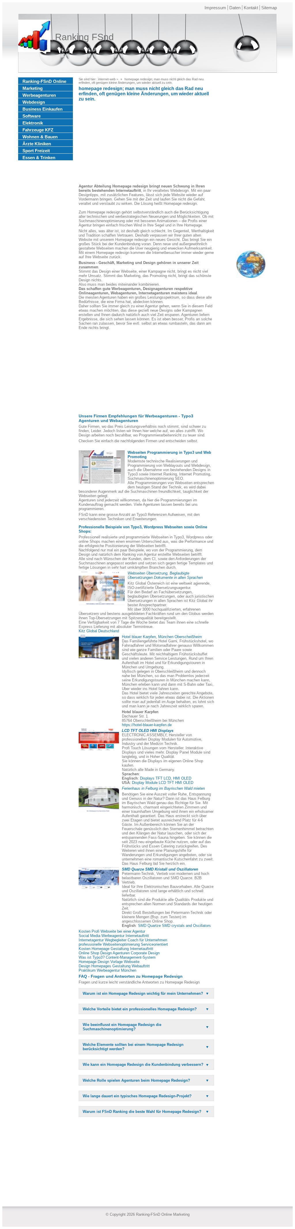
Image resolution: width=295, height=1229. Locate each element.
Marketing (32, 88)
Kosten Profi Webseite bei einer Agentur (112, 931)
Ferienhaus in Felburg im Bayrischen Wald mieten (163, 788)
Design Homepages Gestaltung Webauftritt (114, 966)
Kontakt (251, 7)
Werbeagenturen (39, 95)
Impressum (215, 7)
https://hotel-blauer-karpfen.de (147, 725)
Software (31, 116)
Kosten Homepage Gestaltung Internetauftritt (116, 949)
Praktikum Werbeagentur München (107, 970)
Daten (235, 7)
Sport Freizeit (36, 150)
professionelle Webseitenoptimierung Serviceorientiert (123, 944)
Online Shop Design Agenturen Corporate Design (119, 953)
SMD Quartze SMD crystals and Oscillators (174, 925)
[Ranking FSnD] (34, 37)
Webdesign (33, 102)
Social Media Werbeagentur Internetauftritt (114, 936)
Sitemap (269, 7)
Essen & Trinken (38, 157)
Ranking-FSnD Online (44, 81)
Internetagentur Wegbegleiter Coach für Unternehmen (123, 940)
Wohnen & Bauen (40, 136)
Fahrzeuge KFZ (37, 129)
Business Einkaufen (42, 109)
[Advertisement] (146, 143)
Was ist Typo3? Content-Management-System (117, 957)
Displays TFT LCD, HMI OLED (165, 778)
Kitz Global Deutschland (99, 631)
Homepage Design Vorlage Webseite (109, 962)
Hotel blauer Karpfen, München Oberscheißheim (162, 637)
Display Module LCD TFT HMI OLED (162, 782)
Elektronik (32, 122)
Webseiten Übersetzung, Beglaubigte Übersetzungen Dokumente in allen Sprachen (165, 575)
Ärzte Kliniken (36, 143)
